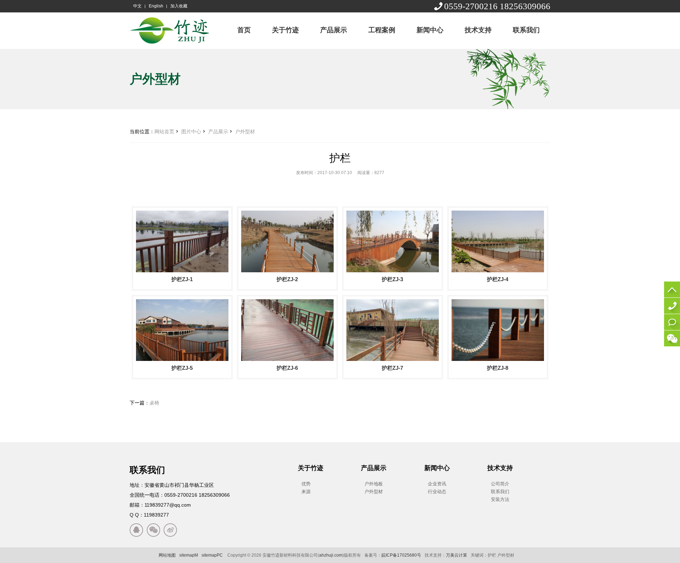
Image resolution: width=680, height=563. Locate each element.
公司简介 (500, 483)
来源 (306, 491)
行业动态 (437, 491)
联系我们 (500, 491)
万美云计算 (456, 555)
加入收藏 (178, 6)
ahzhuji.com (330, 555)
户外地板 (373, 483)
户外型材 (245, 131)
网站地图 (167, 555)
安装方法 (500, 499)
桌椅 (154, 403)
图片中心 (191, 131)
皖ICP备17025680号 (401, 555)
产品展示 (218, 131)
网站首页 (164, 131)
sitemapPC (212, 555)
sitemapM (188, 555)
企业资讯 (437, 483)
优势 (306, 483)
